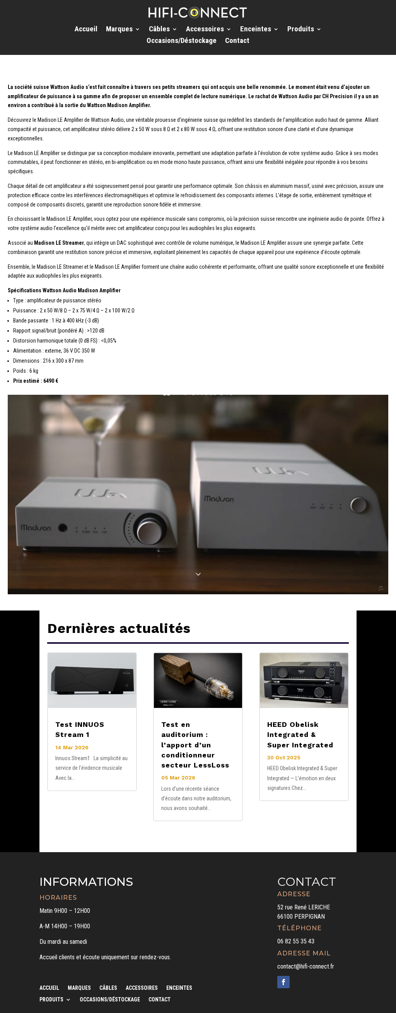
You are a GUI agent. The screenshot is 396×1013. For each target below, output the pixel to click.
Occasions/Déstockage (182, 41)
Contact (237, 41)
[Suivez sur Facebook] (283, 982)
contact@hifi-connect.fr (305, 966)
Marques (119, 29)
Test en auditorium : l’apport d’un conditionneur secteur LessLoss (195, 744)
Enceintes (255, 29)
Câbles (159, 29)
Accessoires (205, 29)
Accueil (86, 29)
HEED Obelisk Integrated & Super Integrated (300, 734)
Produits (300, 29)
